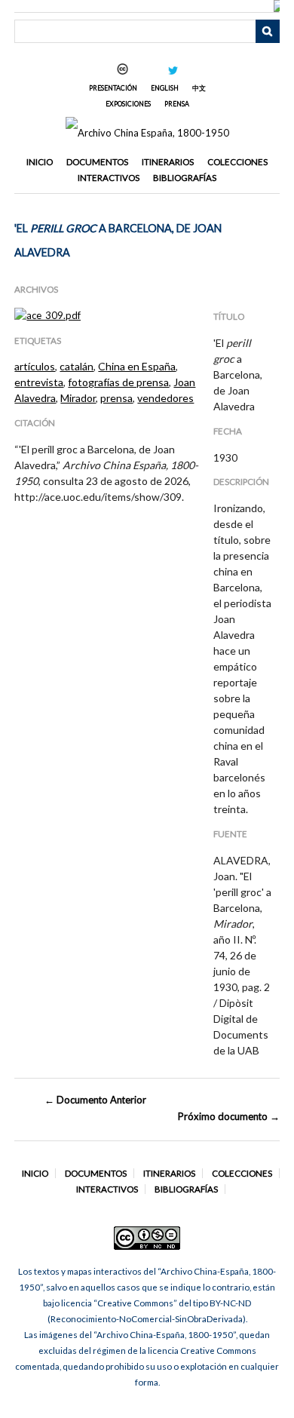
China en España (137, 366)
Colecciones (237, 162)
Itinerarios (168, 162)
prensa (116, 397)
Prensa (176, 104)
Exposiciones (128, 104)
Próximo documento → (228, 1116)
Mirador (78, 397)
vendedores (165, 397)
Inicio (39, 162)
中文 (199, 88)
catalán (76, 366)
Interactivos (108, 178)
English (165, 88)
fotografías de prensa (118, 382)
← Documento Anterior (95, 1100)
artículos (34, 366)
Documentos (97, 162)
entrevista (38, 382)
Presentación (113, 88)
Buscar (268, 32)
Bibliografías (184, 178)
